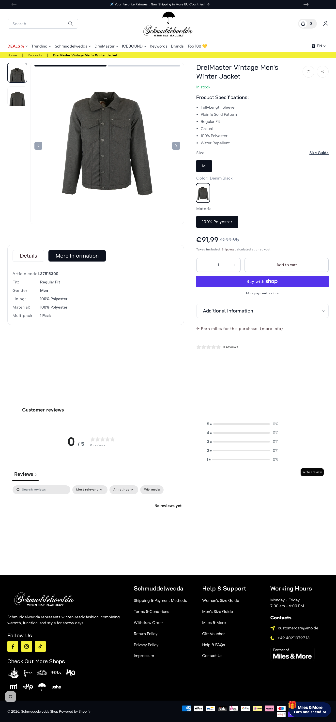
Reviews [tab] (25, 474)
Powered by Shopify (75, 711)
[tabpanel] (168, 522)
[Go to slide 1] (70, 65)
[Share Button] (323, 72)
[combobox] (43, 24)
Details (28, 255)
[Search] (70, 24)
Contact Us (212, 655)
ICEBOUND (132, 46)
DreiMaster (104, 46)
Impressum (144, 655)
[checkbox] (152, 489)
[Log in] (326, 24)
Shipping (228, 249)
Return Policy (145, 633)
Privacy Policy (146, 644)
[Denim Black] (203, 192)
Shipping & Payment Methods (160, 600)
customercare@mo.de (298, 628)
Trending (39, 46)
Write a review (312, 472)
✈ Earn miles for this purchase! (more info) (239, 328)
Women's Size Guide (220, 600)
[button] (307, 24)
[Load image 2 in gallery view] (17, 96)
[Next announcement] (306, 4)
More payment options (262, 293)
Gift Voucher (213, 633)
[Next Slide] (38, 146)
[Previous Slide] (176, 146)
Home (12, 55)
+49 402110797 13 (293, 638)
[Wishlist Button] (308, 72)
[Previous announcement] (14, 4)
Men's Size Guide (217, 611)
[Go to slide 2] (144, 65)
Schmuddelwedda (71, 46)
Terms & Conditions (151, 611)
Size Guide (319, 152)
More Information (77, 255)
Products (35, 55)
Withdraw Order (148, 622)
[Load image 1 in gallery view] (17, 72)
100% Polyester (217, 221)
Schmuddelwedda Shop (39, 711)
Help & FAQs (213, 644)
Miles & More (214, 622)
